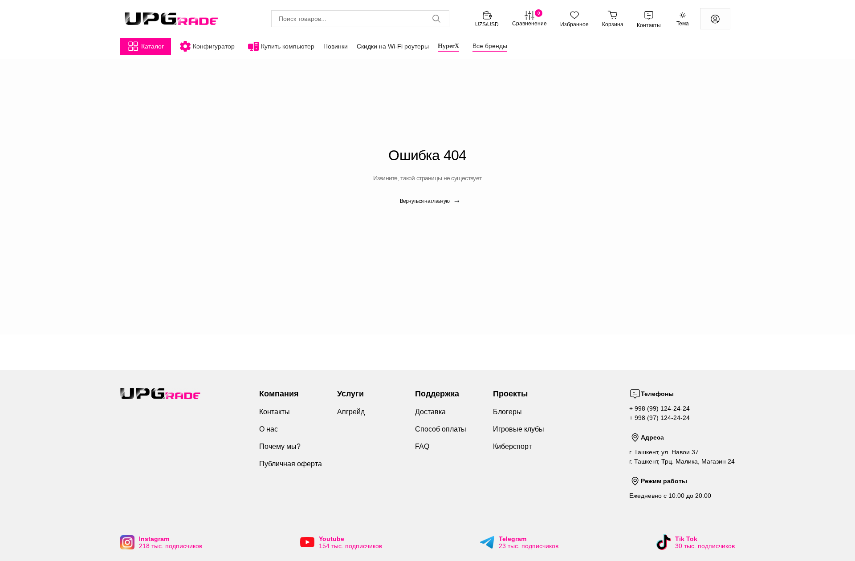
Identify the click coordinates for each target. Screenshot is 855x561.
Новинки (335, 46)
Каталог (152, 46)
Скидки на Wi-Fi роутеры (393, 46)
